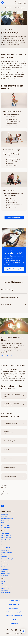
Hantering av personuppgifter (14, 612)
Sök (15, 3)
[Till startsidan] (2, 2)
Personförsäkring (6, 494)
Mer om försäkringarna (13, 217)
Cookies (14, 619)
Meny (25, 3)
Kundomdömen (14, 623)
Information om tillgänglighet (14, 615)
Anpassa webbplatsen (14, 627)
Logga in (20, 3)
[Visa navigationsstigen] (2, 8)
